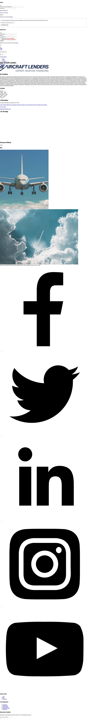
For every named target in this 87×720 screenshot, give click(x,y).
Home (3, 58)
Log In (1, 14)
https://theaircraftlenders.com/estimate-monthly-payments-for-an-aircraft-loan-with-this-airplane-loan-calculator (23, 104)
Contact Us (4, 61)
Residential (4, 709)
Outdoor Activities (6, 708)
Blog (3, 60)
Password (2, 8)
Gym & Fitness (5, 707)
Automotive (4, 704)
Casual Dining (5, 705)
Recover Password (4, 12)
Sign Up (11, 16)
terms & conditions (12, 39)
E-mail (2, 22)
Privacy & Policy (10, 38)
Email (1, 35)
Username (2, 34)
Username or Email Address (6, 6)
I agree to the (8, 38)
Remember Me (4, 10)
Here (17, 42)
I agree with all (8, 39)
